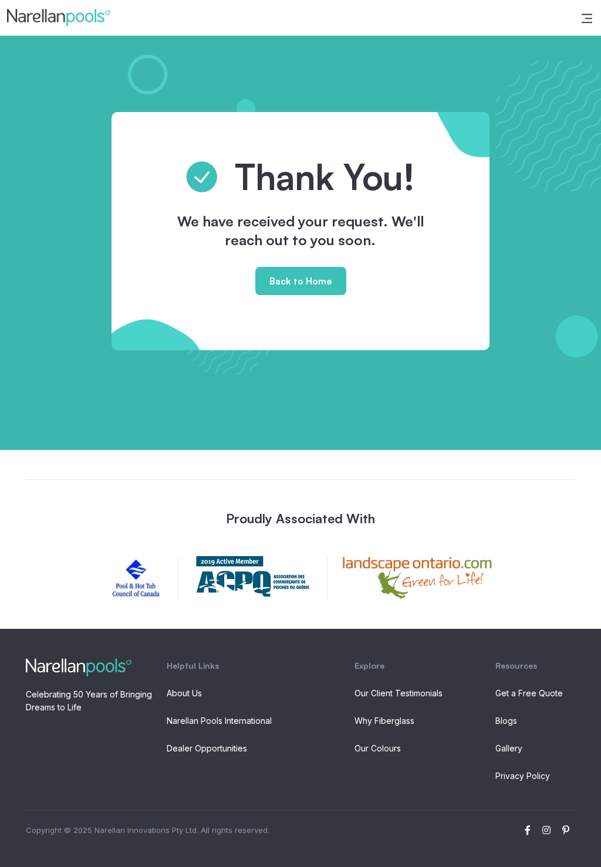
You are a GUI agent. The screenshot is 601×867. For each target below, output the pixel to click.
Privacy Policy (522, 776)
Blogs (506, 721)
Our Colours (377, 748)
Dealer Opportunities (207, 748)
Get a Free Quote (529, 693)
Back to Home (300, 281)
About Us (184, 693)
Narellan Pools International (219, 721)
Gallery (508, 748)
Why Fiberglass (384, 721)
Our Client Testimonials (398, 693)
